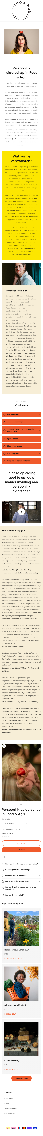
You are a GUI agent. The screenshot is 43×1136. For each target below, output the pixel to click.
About (6, 1103)
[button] (2, 10)
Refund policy (9, 1114)
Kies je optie (6, 819)
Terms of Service (10, 1109)
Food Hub (14, 1132)
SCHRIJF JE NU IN (12, 958)
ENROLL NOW (10, 1014)
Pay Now (21, 850)
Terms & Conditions (21, 1132)
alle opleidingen (21, 1078)
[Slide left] (16, 804)
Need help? (8, 1098)
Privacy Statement (31, 1132)
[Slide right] (26, 804)
